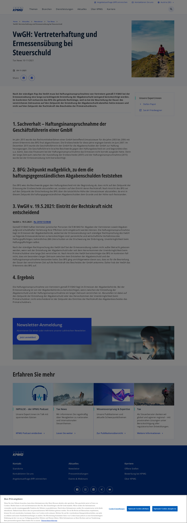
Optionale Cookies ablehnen (138, 509)
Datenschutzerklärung (49, 520)
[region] (93, 509)
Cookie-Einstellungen (117, 509)
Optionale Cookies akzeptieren (165, 509)
